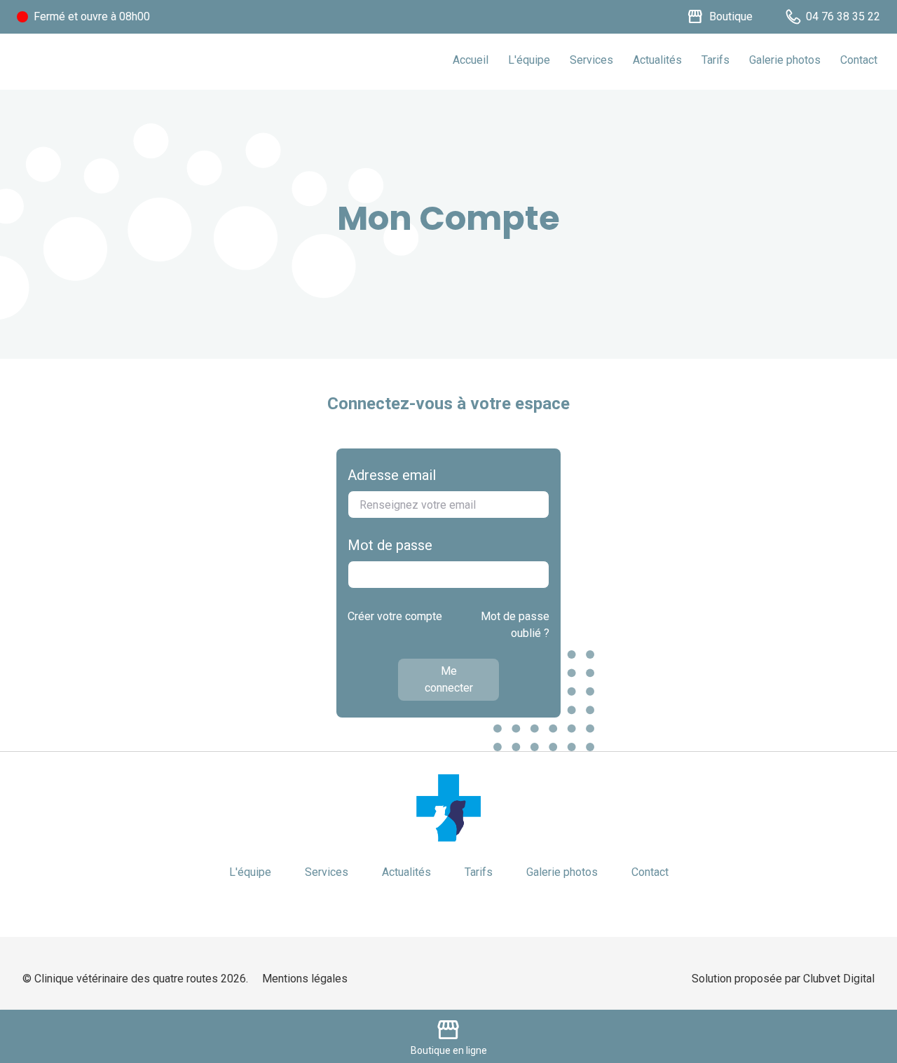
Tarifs (715, 60)
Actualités (657, 60)
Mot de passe (390, 545)
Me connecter (449, 679)
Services (591, 60)
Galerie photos (785, 60)
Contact (858, 60)
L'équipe (529, 60)
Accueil (470, 60)
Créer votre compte (395, 616)
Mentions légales (305, 978)
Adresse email (392, 475)
